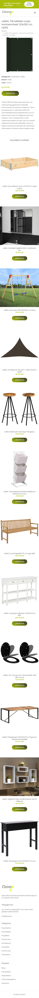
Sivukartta (5, 983)
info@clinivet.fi (7, 916)
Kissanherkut (6, 928)
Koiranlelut (5, 947)
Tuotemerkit (15, 77)
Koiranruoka (6, 951)
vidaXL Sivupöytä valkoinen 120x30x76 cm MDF (19, 614)
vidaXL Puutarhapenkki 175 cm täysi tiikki (19, 553)
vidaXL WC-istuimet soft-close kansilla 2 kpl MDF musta (19, 676)
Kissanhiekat (6, 932)
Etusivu (4, 31)
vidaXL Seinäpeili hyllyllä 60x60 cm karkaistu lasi (19, 249)
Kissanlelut (5, 936)
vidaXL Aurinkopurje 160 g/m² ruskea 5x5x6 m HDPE (19, 371)
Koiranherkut (6, 943)
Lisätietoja (10, 93)
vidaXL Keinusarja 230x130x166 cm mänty (19, 310)
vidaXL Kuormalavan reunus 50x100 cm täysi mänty (19, 187)
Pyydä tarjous (29, 4)
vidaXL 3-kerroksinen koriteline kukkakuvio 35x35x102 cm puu (19, 493)
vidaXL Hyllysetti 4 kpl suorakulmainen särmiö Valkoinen (19, 800)
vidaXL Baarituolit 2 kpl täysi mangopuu (19, 432)
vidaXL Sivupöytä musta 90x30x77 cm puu (19, 861)
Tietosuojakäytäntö (9, 979)
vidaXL (22, 77)
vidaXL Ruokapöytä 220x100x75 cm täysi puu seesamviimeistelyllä (19, 738)
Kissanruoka (6, 939)
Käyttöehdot (6, 976)
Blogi (3, 968)
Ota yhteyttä (6, 972)
